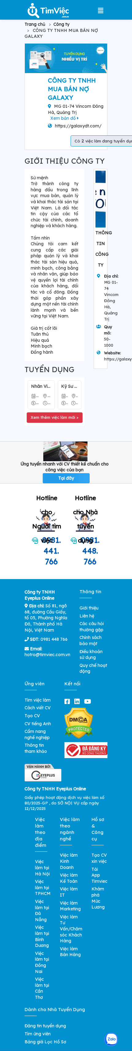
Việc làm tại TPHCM (43, 887)
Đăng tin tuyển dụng (45, 1026)
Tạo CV (32, 715)
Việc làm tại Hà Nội (42, 867)
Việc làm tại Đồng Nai (42, 962)
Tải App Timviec (99, 875)
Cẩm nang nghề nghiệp (37, 734)
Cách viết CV (38, 707)
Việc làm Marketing (70, 906)
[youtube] (89, 701)
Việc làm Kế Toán (69, 878)
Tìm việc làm (38, 700)
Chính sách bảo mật (91, 640)
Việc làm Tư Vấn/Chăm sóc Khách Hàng (71, 929)
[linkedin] (78, 701)
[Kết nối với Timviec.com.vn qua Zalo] (111, 1039)
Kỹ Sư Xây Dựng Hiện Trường (69, 386)
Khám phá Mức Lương (98, 898)
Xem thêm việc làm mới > (55, 417)
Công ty (61, 24)
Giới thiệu (89, 608)
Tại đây (66, 478)
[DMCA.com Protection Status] (78, 723)
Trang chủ (35, 24)
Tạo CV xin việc (99, 858)
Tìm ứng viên (38, 1034)
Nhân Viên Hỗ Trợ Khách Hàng (41, 386)
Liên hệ (87, 616)
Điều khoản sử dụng (91, 654)
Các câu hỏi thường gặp (92, 627)
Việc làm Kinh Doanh (69, 861)
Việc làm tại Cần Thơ (42, 988)
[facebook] (68, 701)
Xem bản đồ (63, 118)
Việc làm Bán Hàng (70, 952)
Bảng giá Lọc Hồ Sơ (45, 1042)
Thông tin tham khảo (36, 748)
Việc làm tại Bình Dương (42, 936)
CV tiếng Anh (38, 723)
